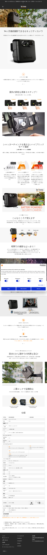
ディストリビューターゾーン (8, 546)
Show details (40, 285)
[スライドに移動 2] (23, 343)
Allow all (38, 288)
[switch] (17, 281)
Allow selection (23, 288)
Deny (9, 288)
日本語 (4, 551)
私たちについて (5, 537)
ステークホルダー (6, 544)
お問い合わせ (5, 540)
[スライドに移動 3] (24, 343)
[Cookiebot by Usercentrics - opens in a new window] (41, 265)
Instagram (19, 540)
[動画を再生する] (23, 124)
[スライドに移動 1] (22, 343)
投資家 (3, 542)
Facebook (19, 538)
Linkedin (19, 545)
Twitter (18, 543)
